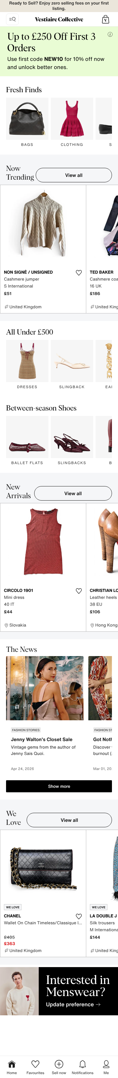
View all (74, 175)
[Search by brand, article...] (12, 19)
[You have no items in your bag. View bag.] (105, 19)
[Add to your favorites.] (79, 272)
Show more (59, 786)
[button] (105, 19)
